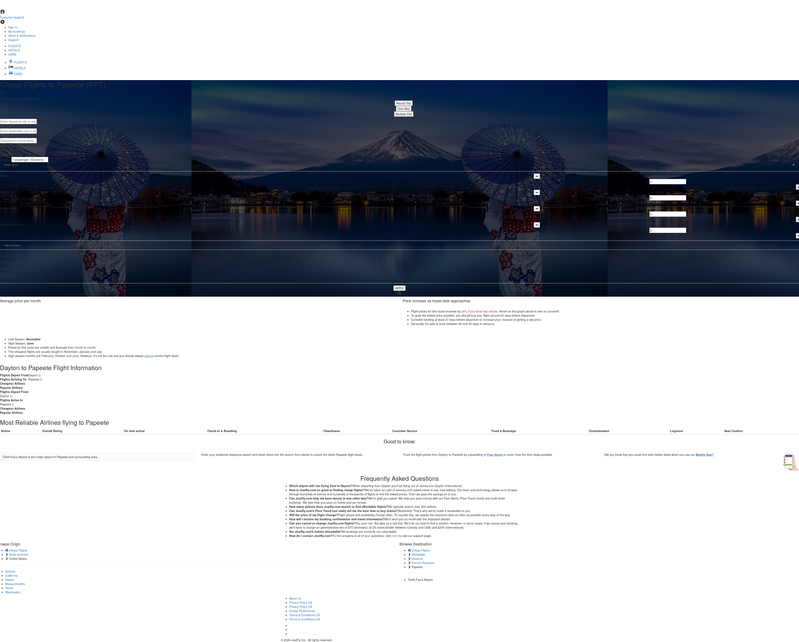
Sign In (12, 27)
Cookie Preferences (302, 611)
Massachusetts (15, 584)
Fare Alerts (494, 454)
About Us (295, 598)
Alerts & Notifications (21, 35)
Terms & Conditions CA (304, 619)
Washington (13, 592)
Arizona (10, 571)
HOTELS (14, 50)
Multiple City (404, 114)
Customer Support (12, 17)
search (148, 356)
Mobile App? (705, 454)
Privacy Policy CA (300, 607)
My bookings (16, 31)
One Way (404, 109)
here (395, 536)
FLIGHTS (14, 46)
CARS (12, 54)
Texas (9, 588)
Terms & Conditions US (304, 615)
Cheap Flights (17, 550)
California (11, 575)
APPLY (399, 288)
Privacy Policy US (300, 602)
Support (13, 40)
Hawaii (9, 580)
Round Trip (403, 103)
